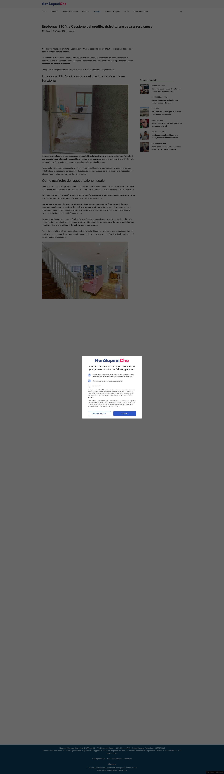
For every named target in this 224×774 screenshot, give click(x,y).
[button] (112, 386)
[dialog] (112, 387)
